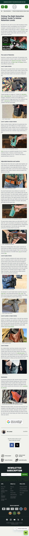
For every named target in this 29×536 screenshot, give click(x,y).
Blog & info (3, 486)
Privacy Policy (13, 492)
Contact (11, 490)
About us (12, 486)
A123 (2, 151)
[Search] (6, 6)
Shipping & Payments (3, 496)
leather (21, 62)
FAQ (2, 494)
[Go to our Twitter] (18, 519)
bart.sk (17, 524)
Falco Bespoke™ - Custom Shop (13, 497)
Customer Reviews (23, 488)
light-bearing (7, 101)
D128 (5, 253)
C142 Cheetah (11, 326)
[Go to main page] (1, 11)
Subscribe (24, 474)
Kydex (13, 62)
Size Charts (22, 492)
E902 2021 (3, 293)
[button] (14, 43)
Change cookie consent (4, 500)
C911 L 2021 (20, 293)
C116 (20, 251)
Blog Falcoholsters (7, 11)
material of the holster (16, 60)
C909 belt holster (21, 353)
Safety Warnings (13, 494)
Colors (21, 494)
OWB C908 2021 (7, 96)
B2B (11, 488)
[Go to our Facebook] (7, 519)
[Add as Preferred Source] (14, 422)
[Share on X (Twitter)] (17, 445)
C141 (6, 326)
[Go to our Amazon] (22, 519)
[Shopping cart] (26, 6)
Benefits (2, 488)
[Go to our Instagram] (10, 519)
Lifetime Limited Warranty (4, 491)
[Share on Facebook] (12, 445)
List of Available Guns (24, 490)
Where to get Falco (23, 486)
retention (23, 29)
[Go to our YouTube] (14, 519)
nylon (16, 62)
